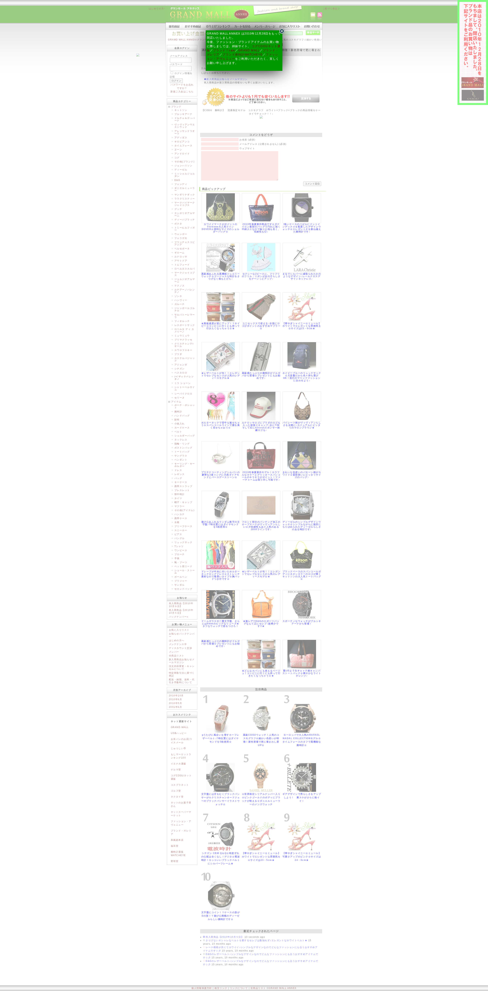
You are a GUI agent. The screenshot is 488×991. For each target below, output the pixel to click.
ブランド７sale (224, 50)
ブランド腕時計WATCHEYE (242, 54)
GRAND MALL (249, 50)
